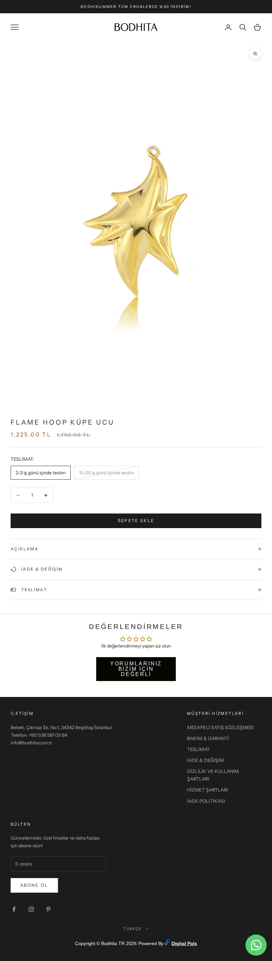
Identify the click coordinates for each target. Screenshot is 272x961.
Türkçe (132, 929)
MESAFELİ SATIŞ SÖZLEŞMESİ (220, 727)
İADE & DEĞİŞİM (205, 760)
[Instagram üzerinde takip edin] (31, 909)
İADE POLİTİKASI (206, 801)
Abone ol (34, 885)
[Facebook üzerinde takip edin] (14, 909)
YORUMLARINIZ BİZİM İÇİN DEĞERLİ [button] (136, 669)
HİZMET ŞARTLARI (207, 790)
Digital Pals (184, 943)
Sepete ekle (136, 520)
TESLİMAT (198, 749)
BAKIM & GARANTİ (208, 738)
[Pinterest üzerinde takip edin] (48, 909)
